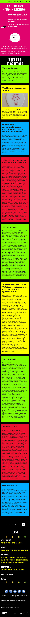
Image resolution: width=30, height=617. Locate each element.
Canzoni (22, 570)
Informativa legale (21, 600)
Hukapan (24, 595)
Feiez (3, 563)
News (3, 579)
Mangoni (12, 560)
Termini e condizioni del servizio (10, 607)
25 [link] (23, 524)
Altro (20, 543)
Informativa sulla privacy (8, 600)
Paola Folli (10, 563)
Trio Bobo (24, 550)
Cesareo (17, 550)
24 (19, 524)
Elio (7, 550)
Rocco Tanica (14, 557)
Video (10, 570)
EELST (3, 550)
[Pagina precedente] (6, 525)
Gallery (4, 570)
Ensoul (17, 597)
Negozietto (6, 540)
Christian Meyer (22, 560)
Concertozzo (7, 574)
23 (15, 524)
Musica (14, 543)
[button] (14, 613)
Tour (3, 547)
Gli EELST (5, 554)
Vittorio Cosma (20, 563)
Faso (11, 550)
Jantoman (4, 560)
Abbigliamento (6, 543)
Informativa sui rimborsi (8, 604)
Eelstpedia (6, 567)
